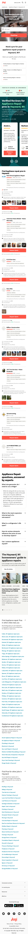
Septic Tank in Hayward (8, 806)
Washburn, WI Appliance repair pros (12, 707)
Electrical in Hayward (8, 746)
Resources (4, 892)
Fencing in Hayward (7, 834)
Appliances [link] (4, 7)
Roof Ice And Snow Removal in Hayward (13, 823)
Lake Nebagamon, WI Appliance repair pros (14, 682)
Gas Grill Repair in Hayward (9, 757)
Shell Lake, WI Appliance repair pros (12, 690)
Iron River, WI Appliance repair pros (12, 679)
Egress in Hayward (7, 863)
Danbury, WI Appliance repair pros (11, 693)
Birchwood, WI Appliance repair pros (12, 648)
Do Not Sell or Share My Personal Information (14, 928)
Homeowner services (7, 883)
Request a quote (10, 153)
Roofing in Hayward (7, 786)
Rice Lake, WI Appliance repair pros (12, 687)
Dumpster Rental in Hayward (10, 815)
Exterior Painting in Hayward (10, 795)
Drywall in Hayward (7, 843)
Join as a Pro (17, 2)
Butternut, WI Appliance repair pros (12, 659)
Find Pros (14, 35)
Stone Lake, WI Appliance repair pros (12, 637)
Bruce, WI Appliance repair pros (11, 676)
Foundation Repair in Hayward (10, 840)
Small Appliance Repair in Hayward (12, 738)
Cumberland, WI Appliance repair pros (12, 716)
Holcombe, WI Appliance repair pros (12, 713)
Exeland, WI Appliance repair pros (11, 642)
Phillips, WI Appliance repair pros (11, 696)
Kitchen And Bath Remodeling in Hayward (13, 752)
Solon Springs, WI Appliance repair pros (13, 656)
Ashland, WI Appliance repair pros (11, 685)
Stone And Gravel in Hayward (10, 832)
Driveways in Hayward (8, 866)
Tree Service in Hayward (8, 792)
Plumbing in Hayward (8, 743)
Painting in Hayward (7, 809)
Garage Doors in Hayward (9, 837)
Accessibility (13, 926)
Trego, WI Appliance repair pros (11, 653)
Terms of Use (10, 924)
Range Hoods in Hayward (9, 763)
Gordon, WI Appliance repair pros (11, 662)
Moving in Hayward (7, 818)
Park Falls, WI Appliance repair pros (12, 701)
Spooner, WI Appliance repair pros (11, 673)
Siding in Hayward (7, 789)
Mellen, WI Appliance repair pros (11, 668)
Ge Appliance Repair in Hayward (11, 740)
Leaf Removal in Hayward (9, 801)
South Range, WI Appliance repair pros (12, 710)
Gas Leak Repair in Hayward (10, 749)
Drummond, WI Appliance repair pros (12, 639)
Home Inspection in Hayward (10, 860)
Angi (23, 586)
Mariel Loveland (7, 586)
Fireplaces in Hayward (8, 849)
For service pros (6, 887)
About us (4, 896)
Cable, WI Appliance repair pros (11, 634)
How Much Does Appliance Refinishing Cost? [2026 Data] (11, 591)
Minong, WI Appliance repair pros (11, 651)
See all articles (8, 569)
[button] (4, 202)
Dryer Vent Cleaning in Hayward (11, 760)
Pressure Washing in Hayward (10, 846)
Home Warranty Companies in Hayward (13, 754)
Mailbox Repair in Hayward (9, 826)
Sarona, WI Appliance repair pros (11, 665)
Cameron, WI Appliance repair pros (11, 699)
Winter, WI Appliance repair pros (11, 645)
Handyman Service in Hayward (10, 851)
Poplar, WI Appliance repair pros (11, 704)
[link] (5, 147)
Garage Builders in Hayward (10, 868)
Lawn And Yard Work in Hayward (11, 798)
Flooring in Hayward (7, 829)
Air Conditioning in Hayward (10, 854)
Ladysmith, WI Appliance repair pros (12, 670)
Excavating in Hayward (8, 857)
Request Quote (14, 208)
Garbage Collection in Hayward (10, 803)
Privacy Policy (18, 924)
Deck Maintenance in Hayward (10, 812)
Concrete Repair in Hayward (10, 820)
